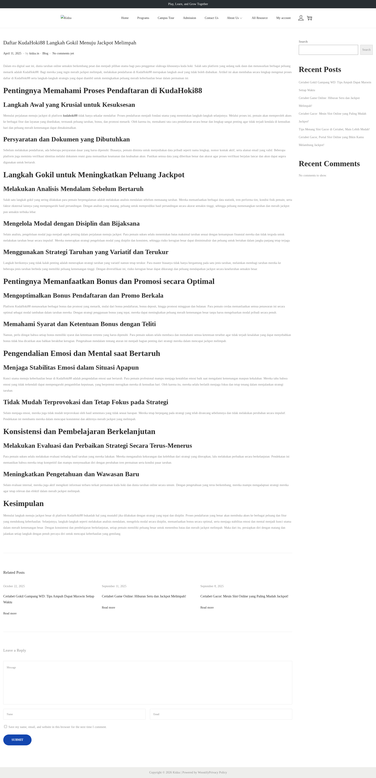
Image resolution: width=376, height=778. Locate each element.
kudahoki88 (70, 115)
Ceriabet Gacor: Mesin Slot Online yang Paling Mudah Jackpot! (244, 596)
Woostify (203, 772)
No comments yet (63, 53)
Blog (45, 53)
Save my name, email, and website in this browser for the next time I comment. (57, 727)
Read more (10, 613)
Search (303, 41)
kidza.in (34, 53)
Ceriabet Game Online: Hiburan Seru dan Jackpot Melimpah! (144, 596)
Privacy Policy (218, 772)
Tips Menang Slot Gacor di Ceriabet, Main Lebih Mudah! (334, 129)
